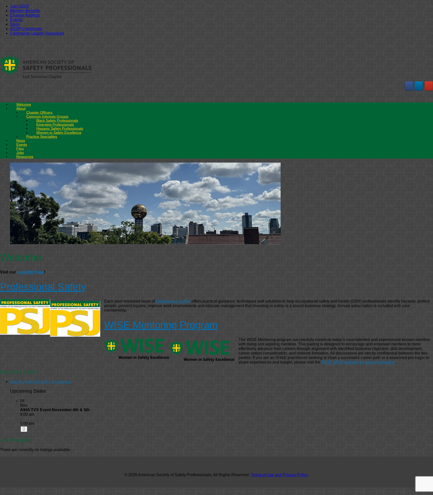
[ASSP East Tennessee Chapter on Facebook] (409, 86)
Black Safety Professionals (57, 120)
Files (20, 149)
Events (16, 20)
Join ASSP (19, 6)
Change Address (25, 15)
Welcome (23, 104)
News (20, 140)
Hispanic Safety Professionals (59, 128)
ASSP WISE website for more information (358, 362)
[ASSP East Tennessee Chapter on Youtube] (428, 86)
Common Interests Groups (47, 116)
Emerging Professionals (55, 124)
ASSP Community (26, 29)
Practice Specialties (41, 136)
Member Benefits (25, 11)
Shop (15, 24)
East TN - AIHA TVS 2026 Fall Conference (41, 382)
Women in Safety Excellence (58, 132)
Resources (24, 157)
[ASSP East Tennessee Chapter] (45, 78)
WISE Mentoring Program (161, 324)
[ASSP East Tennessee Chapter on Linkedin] (418, 86)
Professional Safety (43, 286)
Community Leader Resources (37, 33)
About (21, 108)
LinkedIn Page (30, 272)
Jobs (20, 153)
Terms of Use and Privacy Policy (279, 475)
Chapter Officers (39, 112)
